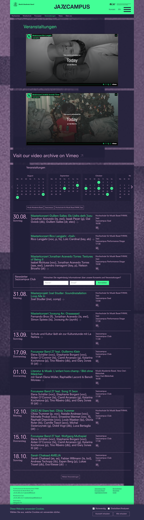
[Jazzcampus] (72, 7)
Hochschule (16, 16)
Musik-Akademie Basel (35, 207)
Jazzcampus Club (100, 488)
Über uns (69, 16)
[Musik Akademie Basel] (32, 5)
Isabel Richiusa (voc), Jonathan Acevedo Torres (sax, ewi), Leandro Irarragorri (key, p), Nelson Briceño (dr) (60, 265)
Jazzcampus (49, 207)
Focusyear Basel (100, 490)
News (61, 16)
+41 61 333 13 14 (18, 497)
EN (119, 9)
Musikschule (27, 16)
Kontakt (112, 9)
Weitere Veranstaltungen (70, 477)
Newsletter (116, 490)
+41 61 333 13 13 (18, 492)
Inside (114, 492)
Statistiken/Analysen (120, 509)
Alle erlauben (121, 514)
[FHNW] (111, 4)
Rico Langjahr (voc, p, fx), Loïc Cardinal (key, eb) (61, 239)
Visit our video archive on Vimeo (46, 156)
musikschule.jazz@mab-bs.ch (33, 497)
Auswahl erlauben (102, 514)
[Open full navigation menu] (127, 9)
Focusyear (38, 16)
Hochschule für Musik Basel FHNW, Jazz (69, 207)
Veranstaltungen (50, 16)
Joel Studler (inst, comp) (46, 299)
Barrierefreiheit (117, 488)
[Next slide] (132, 187)
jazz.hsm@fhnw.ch (29, 492)
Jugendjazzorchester (101, 492)
